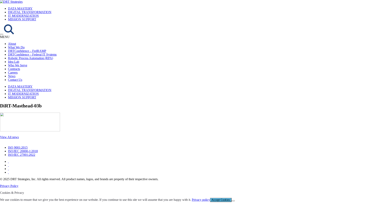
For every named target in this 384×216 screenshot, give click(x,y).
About (12, 43)
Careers (13, 72)
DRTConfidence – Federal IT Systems (32, 54)
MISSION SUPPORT (22, 19)
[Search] (9, 33)
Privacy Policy (9, 186)
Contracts (14, 69)
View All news (9, 137)
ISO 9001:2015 (18, 147)
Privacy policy (201, 199)
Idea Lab (13, 61)
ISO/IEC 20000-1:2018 (23, 151)
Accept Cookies (221, 199)
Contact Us (15, 79)
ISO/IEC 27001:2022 (21, 154)
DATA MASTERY (20, 8)
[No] (233, 200)
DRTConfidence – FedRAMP (27, 51)
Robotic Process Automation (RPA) (30, 58)
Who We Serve (17, 65)
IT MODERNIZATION (23, 15)
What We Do (16, 47)
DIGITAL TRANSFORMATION (29, 12)
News (11, 76)
